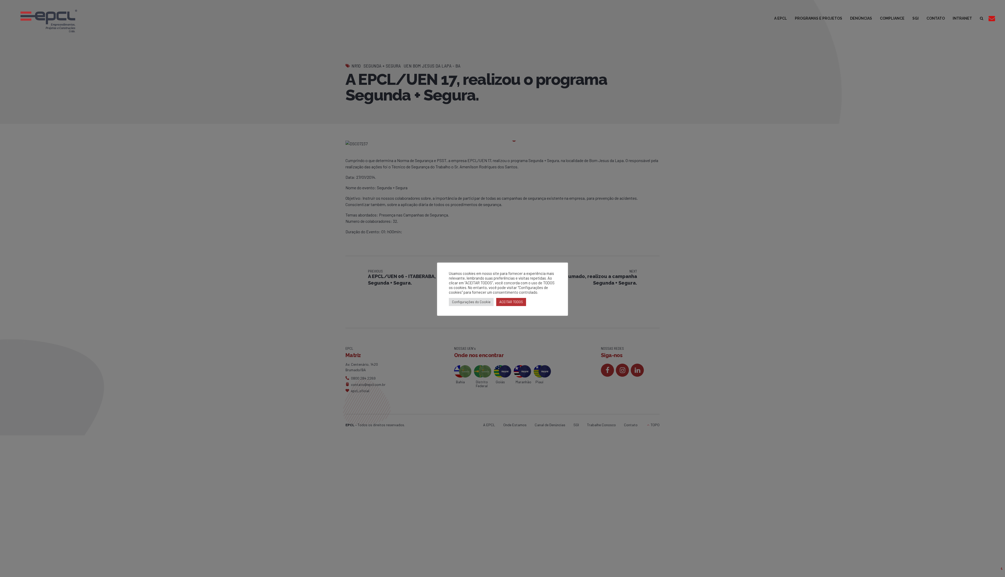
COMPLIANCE (892, 18)
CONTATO (935, 18)
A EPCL (780, 18)
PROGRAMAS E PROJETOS (818, 18)
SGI (915, 18)
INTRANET (962, 18)
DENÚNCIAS (861, 18)
